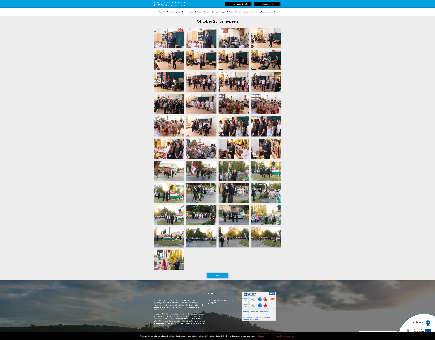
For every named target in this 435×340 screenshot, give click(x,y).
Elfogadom (262, 336)
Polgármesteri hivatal (191, 12)
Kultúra (230, 12)
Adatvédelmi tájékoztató (282, 336)
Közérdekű (248, 12)
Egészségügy (218, 12)
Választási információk (265, 12)
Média (238, 12)
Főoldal (162, 12)
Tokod (206, 12)
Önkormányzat (173, 12)
